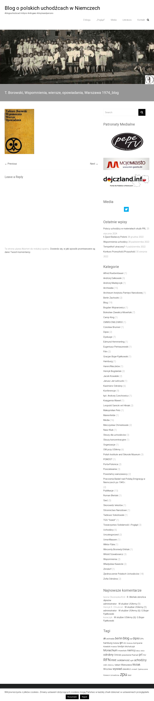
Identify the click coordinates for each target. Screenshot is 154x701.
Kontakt (141, 20)
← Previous (11, 163)
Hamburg (108, 361)
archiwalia (110, 639)
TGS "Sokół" (109, 520)
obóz (143, 651)
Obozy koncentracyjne (114, 439)
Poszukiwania (110, 469)
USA (105, 665)
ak (104, 638)
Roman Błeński (110, 495)
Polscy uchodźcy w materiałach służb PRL (124, 228)
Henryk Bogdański (112, 371)
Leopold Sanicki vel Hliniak (116, 405)
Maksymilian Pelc (111, 410)
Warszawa (126, 664)
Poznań (135, 655)
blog (126, 638)
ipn (121, 642)
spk (131, 660)
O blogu (87, 20)
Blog (105, 302)
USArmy (111, 665)
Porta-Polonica (110, 464)
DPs (142, 639)
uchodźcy (140, 660)
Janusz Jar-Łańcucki (113, 381)
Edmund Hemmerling (114, 341)
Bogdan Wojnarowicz (114, 307)
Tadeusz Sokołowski (113, 515)
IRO (124, 643)
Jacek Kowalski (111, 376)
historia (116, 643)
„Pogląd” (101, 20)
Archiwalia (108, 288)
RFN (107, 660)
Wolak (136, 664)
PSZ (144, 655)
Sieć (105, 500)
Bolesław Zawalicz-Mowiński (117, 312)
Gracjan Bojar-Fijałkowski (115, 356)
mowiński (122, 650)
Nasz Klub (108, 430)
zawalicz (126, 669)
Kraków (114, 647)
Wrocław (107, 669)
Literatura (127, 20)
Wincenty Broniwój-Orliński (116, 549)
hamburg (107, 643)
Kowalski (107, 646)
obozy (138, 651)
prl (140, 654)
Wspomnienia (110, 559)
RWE (114, 660)
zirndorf (134, 669)
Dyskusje (107, 337)
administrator (110, 603)
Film (105, 351)
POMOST (107, 459)
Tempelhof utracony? (114, 246)
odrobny (108, 654)
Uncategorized (111, 534)
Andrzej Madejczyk (112, 283)
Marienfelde (109, 415)
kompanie (137, 643)
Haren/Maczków (111, 366)
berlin (118, 638)
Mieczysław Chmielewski (115, 425)
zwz (129, 675)
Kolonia (130, 643)
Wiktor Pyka (109, 544)
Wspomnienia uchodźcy (115, 241)
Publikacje (108, 490)
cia (131, 639)
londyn (121, 646)
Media (114, 20)
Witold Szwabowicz (113, 554)
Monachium (110, 650)
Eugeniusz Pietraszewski (115, 346)
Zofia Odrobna (110, 578)
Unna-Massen (110, 539)
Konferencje (109, 390)
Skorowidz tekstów (113, 505)
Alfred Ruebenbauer (113, 273)
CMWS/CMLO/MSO (113, 322)
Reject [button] (84, 697)
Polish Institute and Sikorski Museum (121, 454)
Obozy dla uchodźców (114, 435)
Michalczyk (130, 646)
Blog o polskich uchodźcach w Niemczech (52, 8)
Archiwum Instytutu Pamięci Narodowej (123, 292)
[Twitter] (126, 210)
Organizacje (109, 444)
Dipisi (106, 332)
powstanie (126, 655)
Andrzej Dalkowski (112, 278)
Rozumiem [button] (72, 697)
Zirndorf (107, 569)
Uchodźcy (108, 529)
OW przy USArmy (111, 449)
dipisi (136, 638)
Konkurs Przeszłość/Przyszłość (119, 251)
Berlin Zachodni (111, 297)
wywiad (117, 669)
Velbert (117, 665)
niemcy (131, 650)
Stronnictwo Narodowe (115, 510)
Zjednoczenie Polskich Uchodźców (121, 573)
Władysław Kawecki (113, 564)
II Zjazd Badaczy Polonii (115, 237)
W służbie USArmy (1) (129, 603)
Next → (94, 163)
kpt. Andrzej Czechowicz (116, 395)
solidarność (123, 660)
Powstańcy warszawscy (115, 474)
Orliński (117, 655)
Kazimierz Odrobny (112, 386)
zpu (123, 674)
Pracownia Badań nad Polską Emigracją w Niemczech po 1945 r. (124, 481)
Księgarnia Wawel (112, 400)
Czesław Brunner (111, 327)
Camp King (108, 317)
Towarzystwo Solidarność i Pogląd (120, 524)
